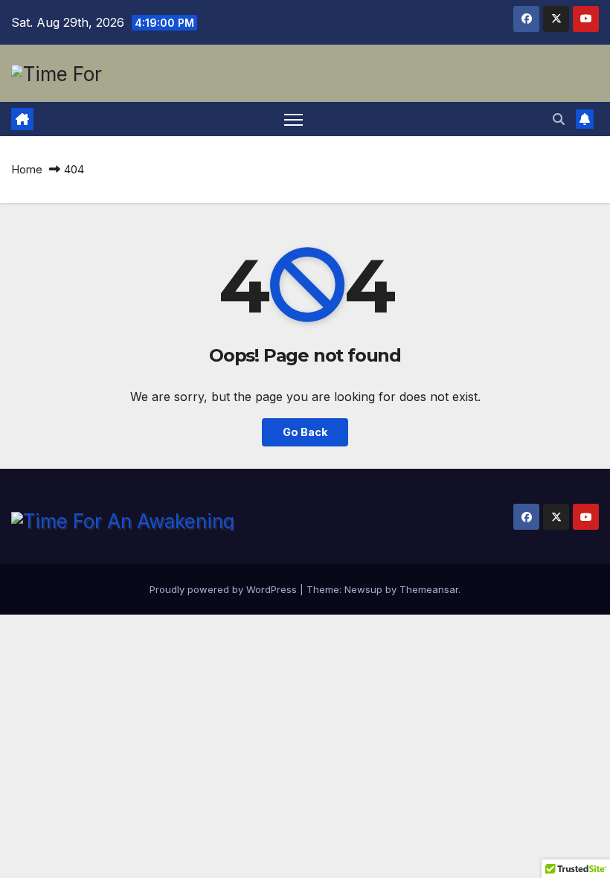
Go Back (305, 432)
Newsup (363, 589)
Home (26, 169)
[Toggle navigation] (293, 119)
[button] (559, 119)
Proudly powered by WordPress (225, 589)
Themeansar (428, 589)
